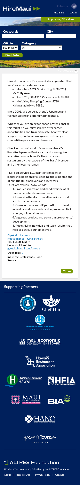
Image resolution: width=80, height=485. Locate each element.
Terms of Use (23, 475)
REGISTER (59, 12)
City (50, 31)
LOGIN (73, 12)
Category (29, 43)
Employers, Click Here (61, 19)
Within (8, 43)
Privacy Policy (42, 475)
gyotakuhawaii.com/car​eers (23, 248)
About (7, 475)
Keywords (10, 31)
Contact (59, 475)
